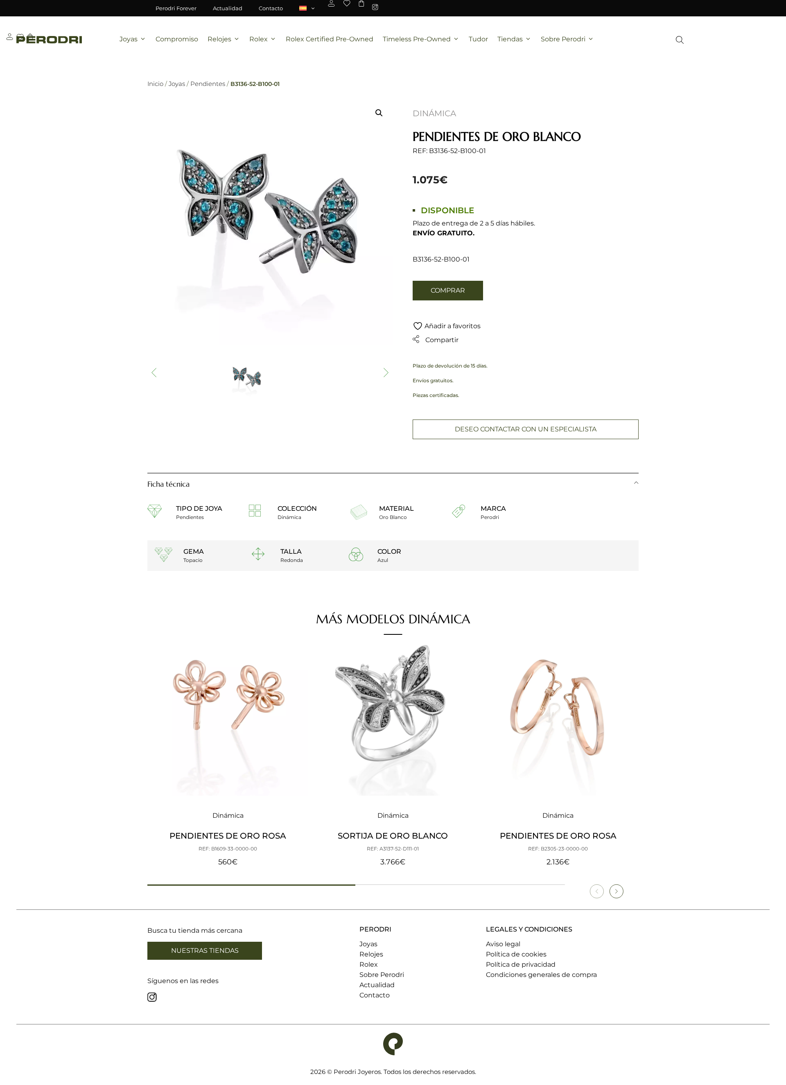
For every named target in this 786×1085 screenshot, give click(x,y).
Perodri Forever (176, 8)
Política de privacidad (521, 964)
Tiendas (510, 39)
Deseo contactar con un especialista (525, 429)
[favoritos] (347, 3)
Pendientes (207, 84)
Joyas (129, 39)
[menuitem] (307, 8)
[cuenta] (331, 3)
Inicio (155, 84)
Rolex (258, 39)
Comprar (448, 290)
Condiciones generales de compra (541, 975)
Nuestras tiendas (205, 950)
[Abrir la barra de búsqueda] (680, 40)
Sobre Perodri (563, 39)
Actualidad (227, 8)
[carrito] (361, 3)
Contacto (271, 8)
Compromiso (177, 39)
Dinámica (434, 113)
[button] (379, 113)
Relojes (219, 39)
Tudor (478, 39)
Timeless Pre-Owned (417, 39)
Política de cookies (516, 954)
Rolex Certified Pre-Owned (329, 39)
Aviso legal (503, 944)
